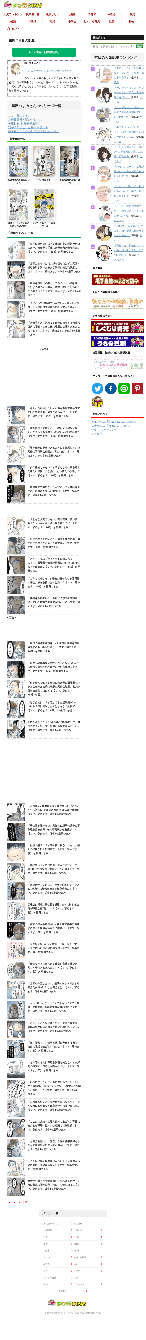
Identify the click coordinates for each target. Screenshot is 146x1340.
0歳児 (111, 14)
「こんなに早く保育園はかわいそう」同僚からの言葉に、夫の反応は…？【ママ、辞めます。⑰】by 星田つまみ (54, 1165)
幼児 (52, 21)
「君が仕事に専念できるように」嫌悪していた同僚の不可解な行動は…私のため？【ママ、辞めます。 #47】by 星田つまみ (54, 451)
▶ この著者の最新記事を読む (44, 52)
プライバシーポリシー (104, 429)
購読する (100, 37)
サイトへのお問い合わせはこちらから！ (114, 421)
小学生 (72, 21)
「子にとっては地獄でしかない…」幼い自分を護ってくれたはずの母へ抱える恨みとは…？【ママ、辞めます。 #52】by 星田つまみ (53, 307)
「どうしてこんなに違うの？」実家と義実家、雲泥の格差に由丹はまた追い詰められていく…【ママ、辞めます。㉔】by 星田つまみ (54, 1026)
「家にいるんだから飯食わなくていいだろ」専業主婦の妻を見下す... (129, 72)
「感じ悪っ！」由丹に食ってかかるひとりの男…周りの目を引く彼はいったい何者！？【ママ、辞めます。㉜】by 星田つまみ (53, 869)
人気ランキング (13, 14)
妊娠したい (52, 14)
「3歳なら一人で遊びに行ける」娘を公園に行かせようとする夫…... (129, 230)
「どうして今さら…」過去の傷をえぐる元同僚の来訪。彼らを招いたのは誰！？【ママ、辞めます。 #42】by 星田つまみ (54, 582)
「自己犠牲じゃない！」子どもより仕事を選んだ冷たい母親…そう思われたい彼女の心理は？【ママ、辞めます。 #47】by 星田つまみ (54, 471)
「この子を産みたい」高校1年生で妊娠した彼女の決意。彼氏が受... (129, 151)
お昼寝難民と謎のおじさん (25, 119)
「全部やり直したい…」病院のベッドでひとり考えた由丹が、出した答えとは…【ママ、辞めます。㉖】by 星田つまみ (53, 987)
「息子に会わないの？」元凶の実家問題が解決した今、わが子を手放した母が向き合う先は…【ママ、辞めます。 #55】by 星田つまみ (54, 247)
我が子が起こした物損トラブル (28, 127)
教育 (45, 1270)
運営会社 (97, 433)
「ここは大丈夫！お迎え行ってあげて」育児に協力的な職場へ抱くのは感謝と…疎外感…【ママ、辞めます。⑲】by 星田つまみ (54, 1125)
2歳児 (12, 21)
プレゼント (13, 28)
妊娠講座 (47, 1230)
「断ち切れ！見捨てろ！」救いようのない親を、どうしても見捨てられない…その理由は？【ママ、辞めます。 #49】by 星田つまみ (53, 431)
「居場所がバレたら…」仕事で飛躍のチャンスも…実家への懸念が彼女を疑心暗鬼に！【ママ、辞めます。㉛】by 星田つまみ (53, 888)
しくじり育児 (92, 21)
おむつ (46, 1257)
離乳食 (46, 1264)
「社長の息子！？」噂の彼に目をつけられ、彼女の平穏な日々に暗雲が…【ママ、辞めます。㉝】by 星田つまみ (54, 849)
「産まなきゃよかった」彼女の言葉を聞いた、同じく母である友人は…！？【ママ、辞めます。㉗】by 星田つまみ (54, 967)
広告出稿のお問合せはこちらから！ (112, 425)
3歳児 (32, 21)
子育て (92, 14)
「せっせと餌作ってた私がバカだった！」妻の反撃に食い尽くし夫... (129, 191)
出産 (45, 1243)
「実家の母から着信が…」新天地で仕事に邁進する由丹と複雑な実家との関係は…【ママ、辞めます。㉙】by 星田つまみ (53, 928)
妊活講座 (78, 1223)
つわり (77, 1237)
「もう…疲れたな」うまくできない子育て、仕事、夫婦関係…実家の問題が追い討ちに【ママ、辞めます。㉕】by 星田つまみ (53, 1007)
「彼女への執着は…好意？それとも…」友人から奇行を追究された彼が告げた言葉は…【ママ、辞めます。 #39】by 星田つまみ (53, 666)
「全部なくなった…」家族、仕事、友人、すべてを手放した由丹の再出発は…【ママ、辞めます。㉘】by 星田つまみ (53, 948)
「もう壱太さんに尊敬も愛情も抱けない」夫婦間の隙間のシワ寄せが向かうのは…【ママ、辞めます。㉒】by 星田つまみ (54, 1066)
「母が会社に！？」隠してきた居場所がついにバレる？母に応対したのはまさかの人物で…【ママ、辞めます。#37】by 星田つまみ (54, 706)
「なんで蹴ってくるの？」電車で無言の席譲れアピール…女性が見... (129, 112)
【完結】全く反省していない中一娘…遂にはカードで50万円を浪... (129, 250)
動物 (131, 21)
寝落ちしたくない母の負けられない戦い (33, 131)
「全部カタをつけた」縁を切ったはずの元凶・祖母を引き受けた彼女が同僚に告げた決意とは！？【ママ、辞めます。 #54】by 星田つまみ (54, 267)
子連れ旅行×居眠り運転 (23, 123)
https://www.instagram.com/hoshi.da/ (47, 70)
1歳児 (131, 14)
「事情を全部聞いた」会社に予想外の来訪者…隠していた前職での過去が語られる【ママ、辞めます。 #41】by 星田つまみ (54, 602)
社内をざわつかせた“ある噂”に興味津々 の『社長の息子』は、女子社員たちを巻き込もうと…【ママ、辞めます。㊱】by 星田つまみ (54, 726)
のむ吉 (117, 141)
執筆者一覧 (32, 14)
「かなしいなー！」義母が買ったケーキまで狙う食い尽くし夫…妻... (129, 171)
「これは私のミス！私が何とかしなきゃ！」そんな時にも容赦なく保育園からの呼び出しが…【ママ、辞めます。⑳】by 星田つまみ (54, 1105)
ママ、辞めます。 (19, 115)
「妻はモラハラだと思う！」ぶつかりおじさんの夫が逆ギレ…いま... (129, 132)
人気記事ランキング (53, 1223)
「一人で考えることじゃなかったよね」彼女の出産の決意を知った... (129, 92)
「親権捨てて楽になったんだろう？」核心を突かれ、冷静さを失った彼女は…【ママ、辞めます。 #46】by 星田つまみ (54, 491)
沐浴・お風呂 (80, 1257)
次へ (27, 1201)
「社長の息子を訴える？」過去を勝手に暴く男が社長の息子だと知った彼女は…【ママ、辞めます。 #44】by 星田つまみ (54, 543)
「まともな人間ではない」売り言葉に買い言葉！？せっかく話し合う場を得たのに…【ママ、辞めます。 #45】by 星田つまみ (52, 523)
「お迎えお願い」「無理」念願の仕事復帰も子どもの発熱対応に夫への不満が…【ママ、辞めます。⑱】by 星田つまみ (54, 1145)
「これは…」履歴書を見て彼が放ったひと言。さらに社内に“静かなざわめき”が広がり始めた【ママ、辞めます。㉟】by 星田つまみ (54, 809)
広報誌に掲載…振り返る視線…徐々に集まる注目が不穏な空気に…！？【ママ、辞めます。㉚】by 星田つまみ (53, 908)
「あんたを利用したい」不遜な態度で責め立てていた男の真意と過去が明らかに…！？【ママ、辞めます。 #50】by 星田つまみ (54, 412)
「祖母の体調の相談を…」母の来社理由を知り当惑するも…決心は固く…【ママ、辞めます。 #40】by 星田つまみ (53, 647)
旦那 (111, 21)
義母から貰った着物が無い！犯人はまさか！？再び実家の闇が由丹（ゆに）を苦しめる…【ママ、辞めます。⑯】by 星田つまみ (54, 1184)
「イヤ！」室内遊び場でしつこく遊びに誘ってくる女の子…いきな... (129, 210)
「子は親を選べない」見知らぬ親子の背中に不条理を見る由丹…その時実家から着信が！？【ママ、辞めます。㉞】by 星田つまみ (54, 829)
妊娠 (72, 14)
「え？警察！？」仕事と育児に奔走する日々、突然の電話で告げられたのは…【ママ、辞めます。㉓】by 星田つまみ (54, 1046)
